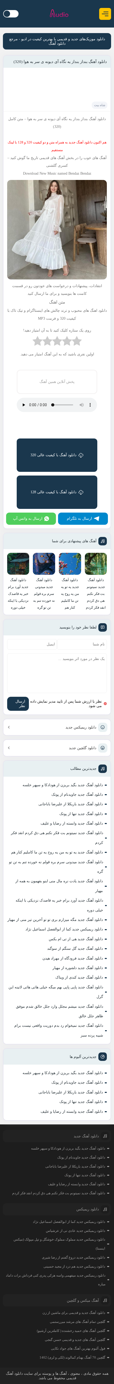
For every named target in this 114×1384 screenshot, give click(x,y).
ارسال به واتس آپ (27, 519)
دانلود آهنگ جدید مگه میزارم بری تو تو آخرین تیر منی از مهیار (55, 920)
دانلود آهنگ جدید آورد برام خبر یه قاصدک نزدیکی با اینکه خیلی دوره (59, 905)
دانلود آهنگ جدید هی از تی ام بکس (76, 939)
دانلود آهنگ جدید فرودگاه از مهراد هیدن (72, 958)
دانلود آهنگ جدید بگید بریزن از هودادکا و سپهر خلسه (63, 785)
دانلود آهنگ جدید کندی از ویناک (79, 977)
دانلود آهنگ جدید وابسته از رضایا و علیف (72, 823)
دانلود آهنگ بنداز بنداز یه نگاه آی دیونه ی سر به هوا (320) (60, 62)
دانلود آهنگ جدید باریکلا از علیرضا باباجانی (70, 804)
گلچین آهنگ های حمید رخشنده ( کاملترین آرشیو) (71, 1331)
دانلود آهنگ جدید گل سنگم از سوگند (75, 949)
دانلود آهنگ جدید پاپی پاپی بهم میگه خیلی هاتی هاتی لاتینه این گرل (55, 992)
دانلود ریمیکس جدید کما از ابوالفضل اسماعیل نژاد (64, 929)
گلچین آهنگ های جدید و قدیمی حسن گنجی (75, 1340)
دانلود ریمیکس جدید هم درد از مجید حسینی (74, 1266)
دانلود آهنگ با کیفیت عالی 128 (53, 492)
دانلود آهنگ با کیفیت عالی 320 (53, 455)
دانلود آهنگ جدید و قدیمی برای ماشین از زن (73, 1313)
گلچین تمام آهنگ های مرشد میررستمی (77, 1322)
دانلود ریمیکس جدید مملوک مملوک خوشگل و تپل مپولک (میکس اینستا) (59, 1243)
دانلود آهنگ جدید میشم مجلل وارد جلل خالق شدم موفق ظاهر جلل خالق (59, 1011)
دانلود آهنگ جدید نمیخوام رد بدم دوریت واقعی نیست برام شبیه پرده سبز (58, 1030)
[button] (105, 14)
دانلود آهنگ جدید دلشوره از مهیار (77, 968)
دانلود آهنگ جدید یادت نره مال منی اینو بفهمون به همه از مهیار (59, 886)
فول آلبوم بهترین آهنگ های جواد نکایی (78, 1348)
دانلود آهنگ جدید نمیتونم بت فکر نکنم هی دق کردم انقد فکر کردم (57, 837)
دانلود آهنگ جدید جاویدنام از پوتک (77, 795)
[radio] (77, 342)
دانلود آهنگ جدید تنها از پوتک (81, 814)
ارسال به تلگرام (79, 519)
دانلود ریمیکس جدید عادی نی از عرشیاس (75, 1231)
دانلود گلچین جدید (82, 748)
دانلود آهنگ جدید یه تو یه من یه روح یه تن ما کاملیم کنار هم (57, 852)
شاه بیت (99, 105)
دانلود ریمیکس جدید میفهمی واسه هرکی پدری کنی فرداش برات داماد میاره (56, 1279)
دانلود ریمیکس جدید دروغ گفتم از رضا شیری (73, 1257)
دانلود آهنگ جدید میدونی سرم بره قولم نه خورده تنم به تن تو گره (56, 867)
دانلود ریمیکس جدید (80, 727)
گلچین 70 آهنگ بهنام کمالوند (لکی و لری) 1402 (72, 1357)
